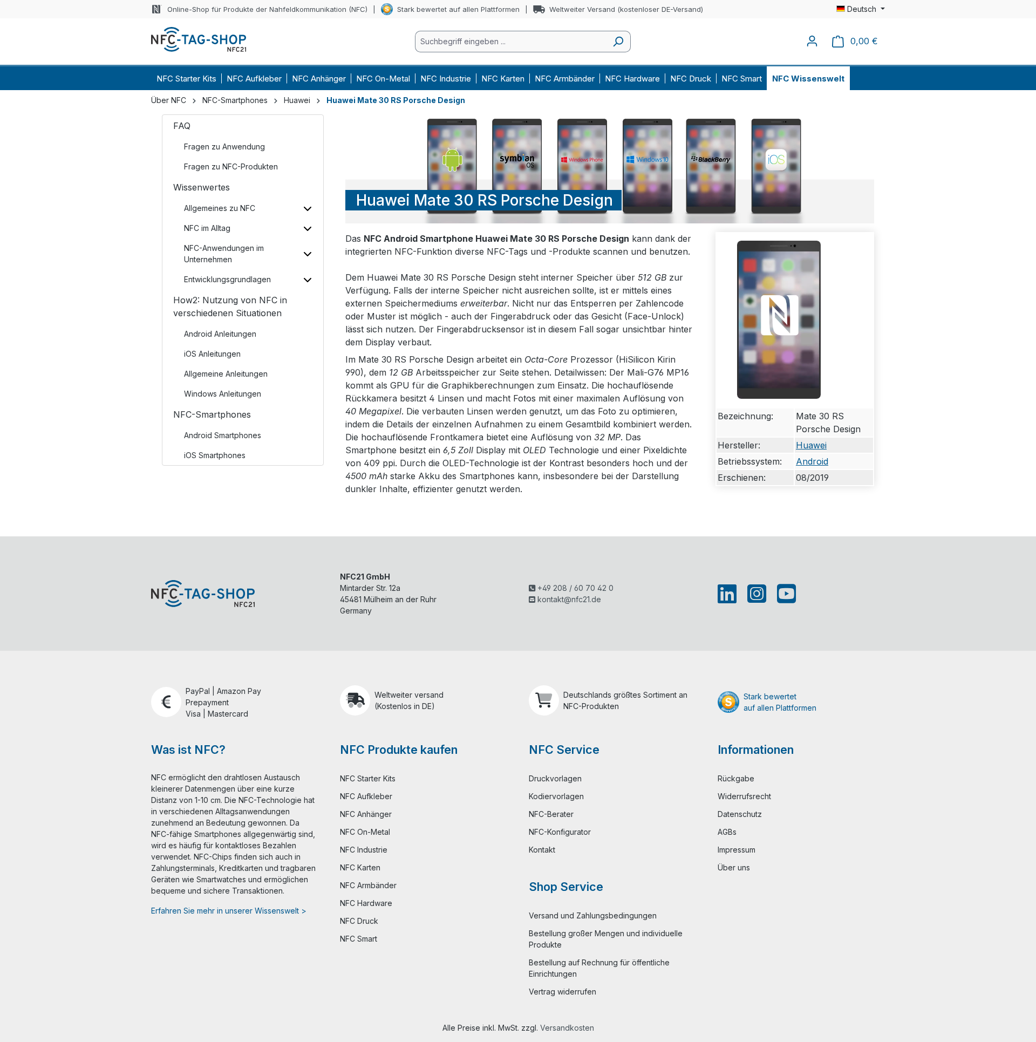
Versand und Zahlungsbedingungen (593, 915)
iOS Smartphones (215, 455)
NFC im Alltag (207, 228)
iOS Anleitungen (212, 353)
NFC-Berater (551, 814)
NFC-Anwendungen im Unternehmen (224, 253)
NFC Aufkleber (366, 796)
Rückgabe (736, 778)
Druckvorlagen (555, 778)
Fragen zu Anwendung (224, 146)
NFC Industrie (363, 849)
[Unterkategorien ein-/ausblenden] (307, 208)
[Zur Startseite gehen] (198, 39)
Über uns (734, 867)
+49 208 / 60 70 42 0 (574, 587)
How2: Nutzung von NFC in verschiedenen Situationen (230, 306)
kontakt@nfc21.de (568, 599)
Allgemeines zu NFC (219, 208)
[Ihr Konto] (812, 41)
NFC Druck (359, 920)
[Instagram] (757, 593)
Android (812, 461)
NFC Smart (358, 938)
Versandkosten (567, 1027)
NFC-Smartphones (212, 414)
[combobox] (510, 41)
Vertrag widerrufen (562, 991)
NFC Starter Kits (368, 778)
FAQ (181, 125)
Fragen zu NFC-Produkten (231, 166)
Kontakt (542, 849)
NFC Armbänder (368, 885)
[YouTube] (784, 593)
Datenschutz (740, 814)
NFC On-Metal (365, 831)
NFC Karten (360, 867)
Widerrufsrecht (744, 796)
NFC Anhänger (366, 814)
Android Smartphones (222, 435)
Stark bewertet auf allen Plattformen (458, 9)
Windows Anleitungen (222, 393)
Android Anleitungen (220, 333)
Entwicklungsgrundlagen (227, 279)
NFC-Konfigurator (560, 831)
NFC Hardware (366, 903)
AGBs (727, 831)
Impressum (736, 849)
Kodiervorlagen (556, 796)
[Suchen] (618, 41)
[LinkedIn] (729, 593)
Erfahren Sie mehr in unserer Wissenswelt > (228, 910)
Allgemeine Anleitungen (226, 373)
